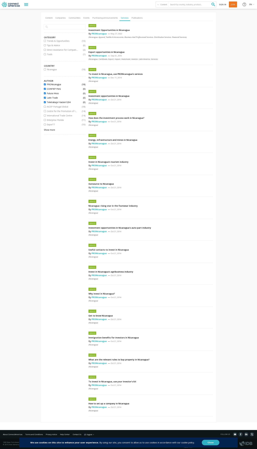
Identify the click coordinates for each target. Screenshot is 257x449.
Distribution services (162, 37)
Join (233, 4)
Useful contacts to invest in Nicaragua (108, 249)
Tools (62, 54)
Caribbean (102, 59)
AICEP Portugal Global (62, 106)
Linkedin (246, 434)
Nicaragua (93, 37)
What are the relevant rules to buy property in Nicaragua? (118, 359)
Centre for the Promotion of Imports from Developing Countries (62, 111)
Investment (125, 59)
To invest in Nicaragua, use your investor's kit (112, 381)
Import (117, 59)
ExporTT (62, 124)
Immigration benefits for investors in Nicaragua (113, 337)
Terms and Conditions (34, 434)
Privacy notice (51, 434)
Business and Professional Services (138, 37)
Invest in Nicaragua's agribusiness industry (110, 271)
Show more (49, 129)
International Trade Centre (62, 115)
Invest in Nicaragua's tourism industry (108, 161)
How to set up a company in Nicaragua (108, 403)
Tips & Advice (62, 45)
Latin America (144, 59)
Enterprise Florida (62, 120)
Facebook (241, 434)
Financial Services (179, 37)
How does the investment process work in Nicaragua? (116, 118)
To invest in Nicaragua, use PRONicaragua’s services (115, 74)
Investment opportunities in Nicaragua (108, 96)
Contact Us (77, 434)
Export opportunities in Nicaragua (106, 52)
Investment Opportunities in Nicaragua (109, 30)
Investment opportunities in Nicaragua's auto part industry (119, 227)
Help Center (65, 434)
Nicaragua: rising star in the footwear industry (113, 205)
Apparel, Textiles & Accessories (111, 37)
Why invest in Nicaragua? (101, 293)
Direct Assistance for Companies (62, 49)
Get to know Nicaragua (100, 315)
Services (154, 59)
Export (111, 59)
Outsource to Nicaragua (101, 183)
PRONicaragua (99, 33)
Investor (134, 59)
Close (210, 442)
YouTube (235, 434)
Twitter (252, 434)
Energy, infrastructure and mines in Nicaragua (112, 139)
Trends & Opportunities (62, 40)
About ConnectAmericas (12, 434)
